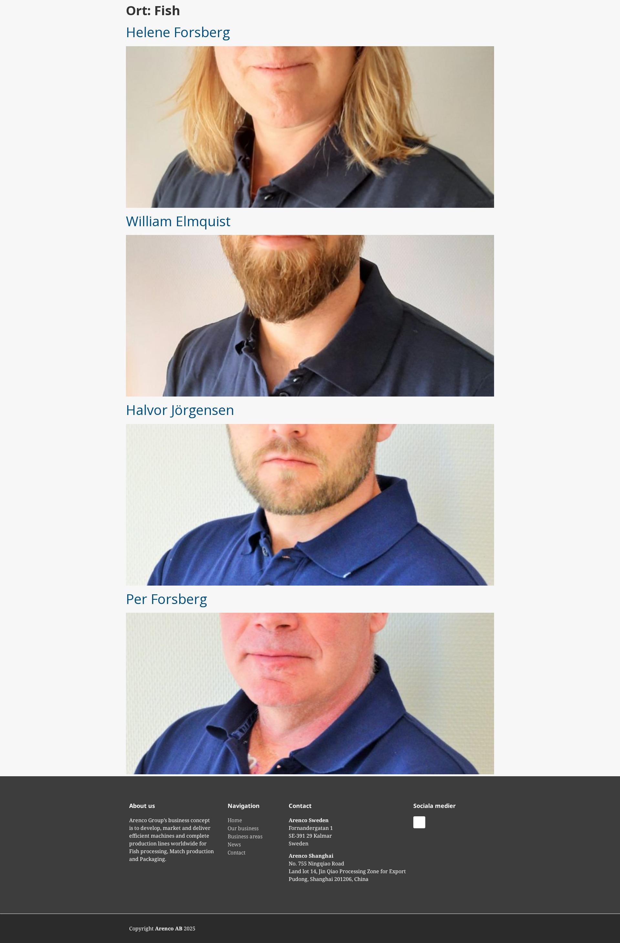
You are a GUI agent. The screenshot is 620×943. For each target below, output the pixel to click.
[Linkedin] (419, 822)
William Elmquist (178, 221)
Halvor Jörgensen (180, 409)
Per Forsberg (166, 598)
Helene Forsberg (178, 32)
